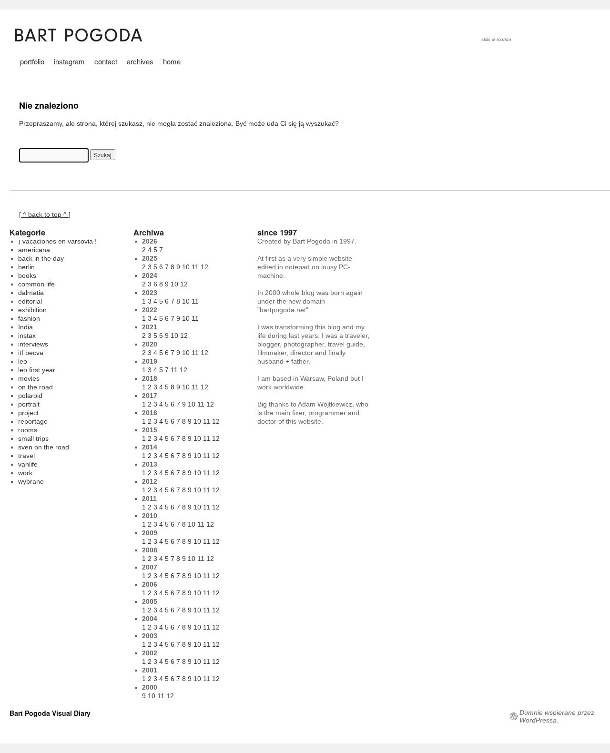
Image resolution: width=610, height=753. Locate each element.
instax (27, 335)
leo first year (36, 370)
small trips (33, 438)
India (25, 327)
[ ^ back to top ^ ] (45, 214)
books (27, 275)
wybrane (31, 481)
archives (140, 61)
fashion (29, 318)
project (28, 413)
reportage (33, 421)
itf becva (30, 352)
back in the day (41, 258)
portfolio (32, 61)
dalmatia (31, 292)
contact (105, 61)
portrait (29, 404)
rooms (27, 430)
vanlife (28, 464)
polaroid (30, 395)
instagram (69, 61)
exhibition (32, 310)
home (172, 61)
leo (22, 361)
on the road (35, 387)
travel (26, 455)
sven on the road (43, 447)
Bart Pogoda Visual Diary (50, 713)
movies (29, 378)
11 (195, 267)
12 (204, 267)
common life (36, 284)
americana (34, 250)
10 (186, 267)
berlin (26, 267)
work (25, 473)
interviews (33, 344)
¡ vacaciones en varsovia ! (57, 241)
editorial (30, 301)
